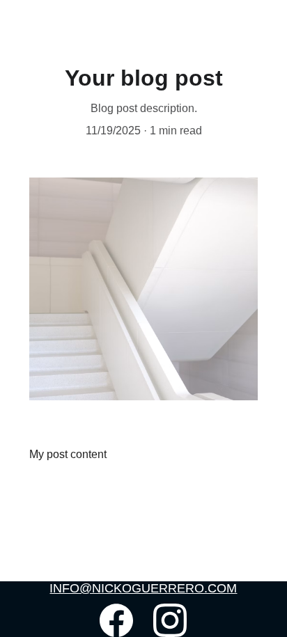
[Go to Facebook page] (116, 620)
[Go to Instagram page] (170, 620)
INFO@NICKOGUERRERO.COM (143, 588)
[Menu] (256, 26)
